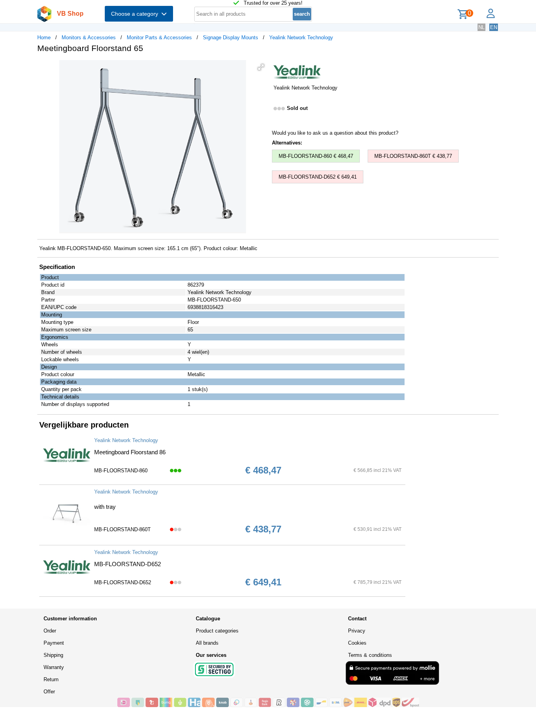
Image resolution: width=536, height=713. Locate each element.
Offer (49, 692)
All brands (207, 643)
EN (493, 27)
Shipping (53, 655)
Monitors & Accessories (89, 37)
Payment (54, 643)
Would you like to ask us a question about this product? (335, 133)
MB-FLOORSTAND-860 (121, 471)
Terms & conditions (370, 655)
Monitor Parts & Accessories (159, 37)
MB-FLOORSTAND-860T (122, 529)
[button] (261, 67)
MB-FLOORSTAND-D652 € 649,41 (318, 177)
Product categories (217, 631)
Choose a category (136, 14)
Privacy (356, 631)
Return (51, 679)
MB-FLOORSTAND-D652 (127, 564)
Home (44, 37)
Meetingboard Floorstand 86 (130, 452)
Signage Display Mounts (230, 37)
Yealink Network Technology (301, 37)
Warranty (54, 667)
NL (481, 27)
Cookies (357, 643)
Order (50, 631)
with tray (105, 506)
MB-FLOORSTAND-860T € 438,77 (413, 156)
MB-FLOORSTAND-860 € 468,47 (316, 156)
